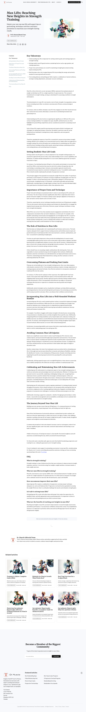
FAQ (10, 86)
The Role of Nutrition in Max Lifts (17, 67)
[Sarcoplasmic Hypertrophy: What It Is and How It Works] (68, 606)
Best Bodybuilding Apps (31, 676)
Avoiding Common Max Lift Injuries (17, 77)
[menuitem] (30, 2)
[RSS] (82, 673)
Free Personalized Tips (44, 2)
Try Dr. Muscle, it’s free (74, 2)
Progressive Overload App (31, 683)
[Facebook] (18, 44)
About (53, 2)
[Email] (25, 44)
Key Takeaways (13, 58)
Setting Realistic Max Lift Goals (16, 61)
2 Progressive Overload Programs (52, 678)
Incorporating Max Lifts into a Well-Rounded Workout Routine (17, 74)
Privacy (60, 706)
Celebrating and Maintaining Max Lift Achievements (17, 81)
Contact (58, 2)
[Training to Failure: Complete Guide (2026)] (17, 572)
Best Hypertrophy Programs (51, 676)
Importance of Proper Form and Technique (16, 64)
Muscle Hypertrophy (30, 681)
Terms (56, 706)
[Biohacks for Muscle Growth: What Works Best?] (43, 572)
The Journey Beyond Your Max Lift (17, 84)
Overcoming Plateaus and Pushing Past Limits (17, 70)
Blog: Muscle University (30, 2)
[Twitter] (20, 44)
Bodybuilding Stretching (50, 681)
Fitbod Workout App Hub (31, 678)
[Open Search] (82, 2)
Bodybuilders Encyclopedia (50, 683)
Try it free (44, 452)
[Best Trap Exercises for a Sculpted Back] (68, 572)
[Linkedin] (23, 44)
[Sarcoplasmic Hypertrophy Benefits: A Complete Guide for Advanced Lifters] (43, 606)
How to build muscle (12, 40)
